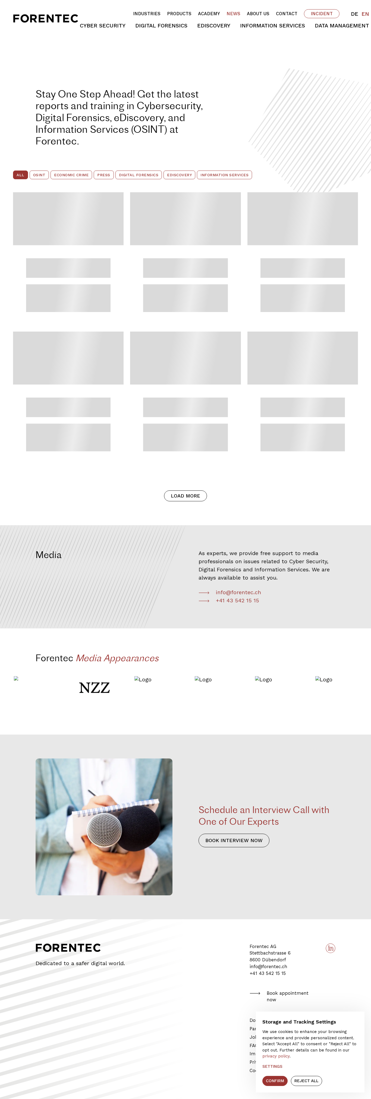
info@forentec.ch (238, 592)
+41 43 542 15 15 (237, 600)
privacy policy (276, 1056)
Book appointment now (288, 997)
